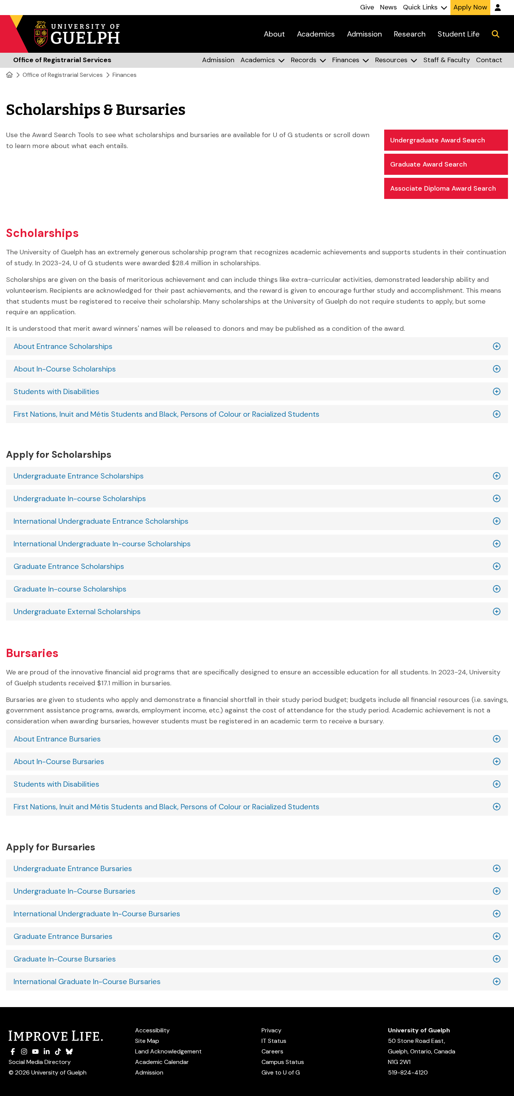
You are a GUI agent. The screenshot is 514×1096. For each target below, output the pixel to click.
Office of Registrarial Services (63, 75)
